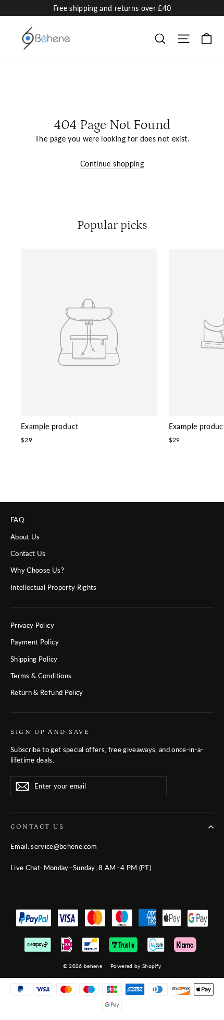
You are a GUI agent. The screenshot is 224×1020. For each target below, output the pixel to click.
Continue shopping (112, 163)
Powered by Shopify (135, 966)
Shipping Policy (33, 659)
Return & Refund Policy (46, 692)
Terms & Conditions (40, 676)
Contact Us (28, 553)
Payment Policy (34, 642)
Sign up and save (50, 731)
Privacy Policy (32, 625)
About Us (25, 537)
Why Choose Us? (37, 570)
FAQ (17, 519)
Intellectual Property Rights (53, 587)
